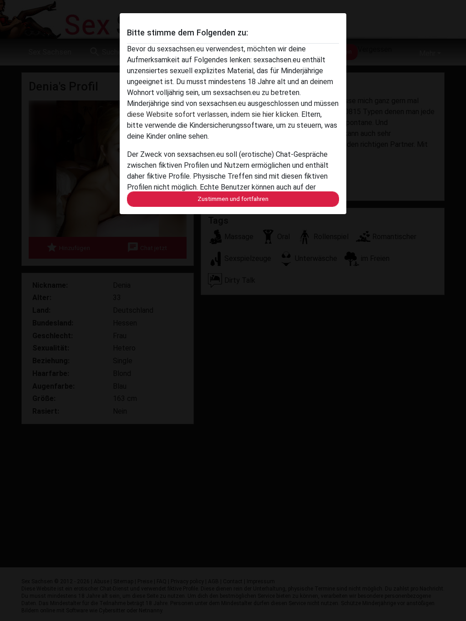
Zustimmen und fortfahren (233, 198)
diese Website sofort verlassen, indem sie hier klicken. (213, 114)
